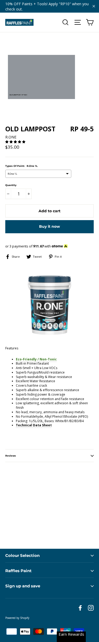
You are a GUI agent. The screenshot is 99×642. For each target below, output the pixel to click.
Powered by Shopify (17, 618)
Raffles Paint (18, 570)
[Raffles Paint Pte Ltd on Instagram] (91, 608)
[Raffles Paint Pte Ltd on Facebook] (80, 608)
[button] (15, 141)
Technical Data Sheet (34, 425)
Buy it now (49, 226)
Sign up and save (22, 585)
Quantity (10, 185)
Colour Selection (22, 555)
